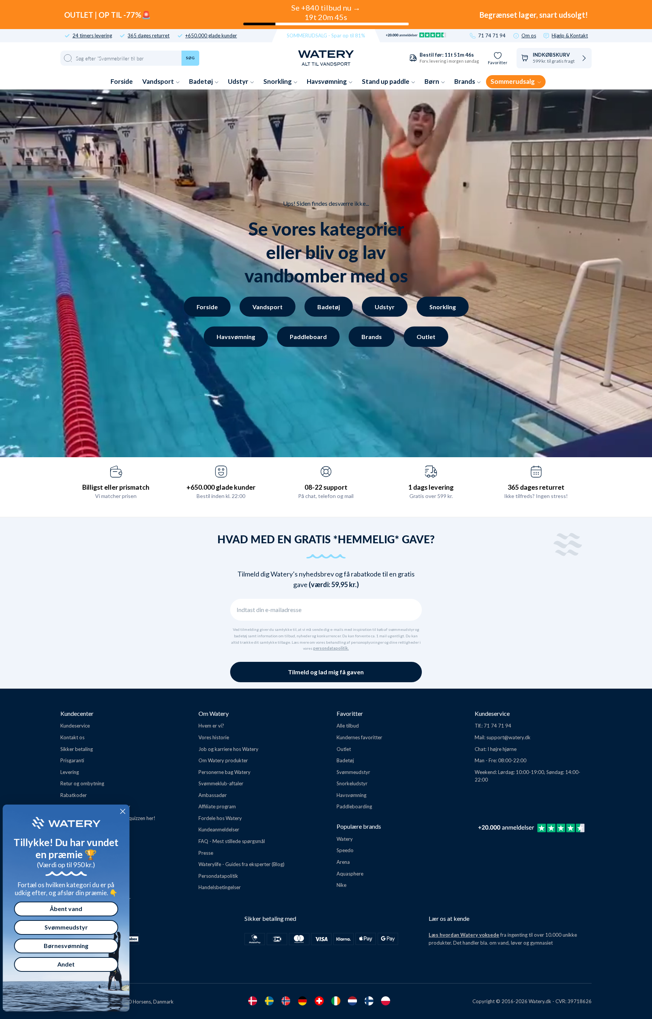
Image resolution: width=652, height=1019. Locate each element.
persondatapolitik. (331, 648)
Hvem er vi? (211, 726)
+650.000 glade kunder (211, 35)
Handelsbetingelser (219, 887)
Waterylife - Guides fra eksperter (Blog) (241, 864)
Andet (71, 964)
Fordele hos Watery (220, 818)
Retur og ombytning (82, 783)
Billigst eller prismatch (115, 487)
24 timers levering (92, 35)
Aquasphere (350, 874)
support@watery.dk (508, 737)
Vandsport (158, 81)
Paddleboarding (354, 806)
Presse (205, 853)
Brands (465, 81)
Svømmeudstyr (353, 772)
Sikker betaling (76, 749)
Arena (343, 862)
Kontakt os (72, 737)
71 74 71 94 (492, 35)
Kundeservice (75, 726)
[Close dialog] (127, 811)
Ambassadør (212, 795)
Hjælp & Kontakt (570, 35)
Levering (69, 772)
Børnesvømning (71, 945)
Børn (432, 81)
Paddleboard (308, 336)
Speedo (345, 850)
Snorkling (278, 81)
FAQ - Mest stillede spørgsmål (231, 841)
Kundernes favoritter (359, 737)
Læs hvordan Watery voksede (464, 935)
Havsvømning (327, 81)
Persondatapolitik (218, 876)
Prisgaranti (72, 760)
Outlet (426, 336)
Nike (341, 885)
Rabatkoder (73, 795)
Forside (122, 81)
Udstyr (238, 81)
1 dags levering (431, 487)
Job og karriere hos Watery (228, 749)
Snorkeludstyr (352, 783)
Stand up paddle (386, 81)
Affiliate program (217, 806)
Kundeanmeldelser (218, 829)
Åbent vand (71, 908)
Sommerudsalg (513, 81)
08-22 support (326, 487)
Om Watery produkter (223, 760)
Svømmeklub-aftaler (220, 783)
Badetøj (201, 81)
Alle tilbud (348, 726)
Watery (345, 839)
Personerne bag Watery (224, 772)
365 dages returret (148, 35)
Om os (528, 35)
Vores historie (213, 737)
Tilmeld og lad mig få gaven (326, 671)
